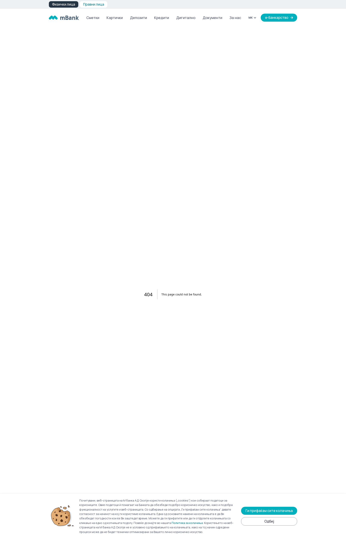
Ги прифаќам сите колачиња (269, 510)
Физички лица (63, 4)
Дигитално (185, 17)
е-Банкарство (276, 17)
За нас (235, 17)
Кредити (161, 17)
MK (250, 17)
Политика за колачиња (187, 523)
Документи (212, 17)
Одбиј (269, 521)
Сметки (92, 17)
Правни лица (93, 4)
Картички (115, 17)
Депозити (138, 17)
